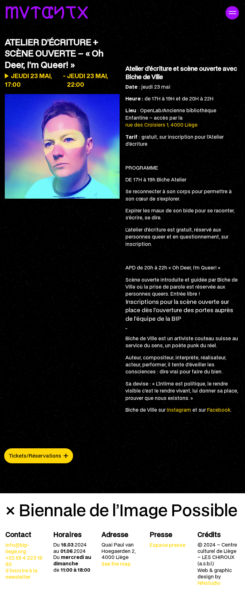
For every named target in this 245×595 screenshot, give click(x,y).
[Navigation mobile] (232, 12)
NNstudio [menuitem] (208, 583)
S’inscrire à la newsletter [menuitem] (21, 573)
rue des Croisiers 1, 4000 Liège (161, 124)
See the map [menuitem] (116, 564)
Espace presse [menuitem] (167, 545)
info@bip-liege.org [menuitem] (17, 548)
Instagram (179, 410)
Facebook (218, 410)
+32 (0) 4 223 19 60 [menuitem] (23, 561)
